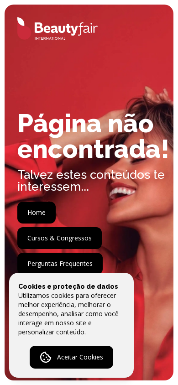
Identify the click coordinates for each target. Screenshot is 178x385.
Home (36, 212)
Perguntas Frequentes (60, 263)
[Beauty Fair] (51, 28)
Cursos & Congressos (59, 238)
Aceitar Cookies (80, 357)
